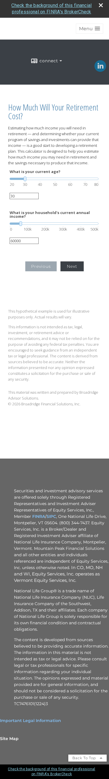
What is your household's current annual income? (50, 214)
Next (72, 266)
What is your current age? (35, 172)
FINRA (38, 516)
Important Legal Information (30, 720)
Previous (41, 266)
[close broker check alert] (101, 5)
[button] (89, 29)
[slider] (54, 179)
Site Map (9, 738)
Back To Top (84, 758)
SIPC (51, 516)
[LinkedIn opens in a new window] (100, 69)
